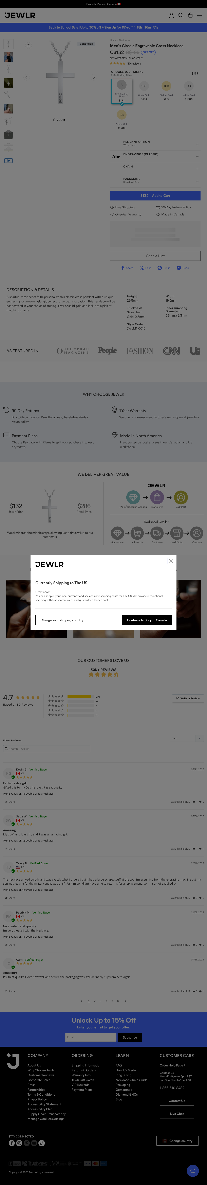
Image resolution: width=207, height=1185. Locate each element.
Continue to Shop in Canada (147, 620)
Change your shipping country (61, 620)
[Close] (170, 561)
